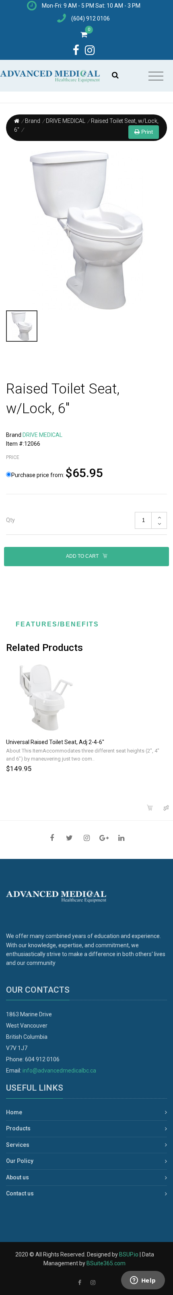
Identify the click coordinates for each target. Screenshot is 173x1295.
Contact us (20, 1193)
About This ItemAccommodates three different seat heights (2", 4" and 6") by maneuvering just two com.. (82, 755)
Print (146, 131)
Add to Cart (83, 556)
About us (17, 1177)
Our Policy (19, 1161)
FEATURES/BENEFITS (57, 624)
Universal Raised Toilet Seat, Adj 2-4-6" (55, 742)
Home (14, 1112)
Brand (32, 121)
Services (17, 1145)
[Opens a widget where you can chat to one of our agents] (143, 1281)
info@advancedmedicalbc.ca (59, 1070)
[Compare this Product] (167, 808)
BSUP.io (128, 1254)
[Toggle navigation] (155, 76)
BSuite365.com (106, 1263)
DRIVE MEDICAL (65, 121)
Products (18, 1128)
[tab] (86, 520)
